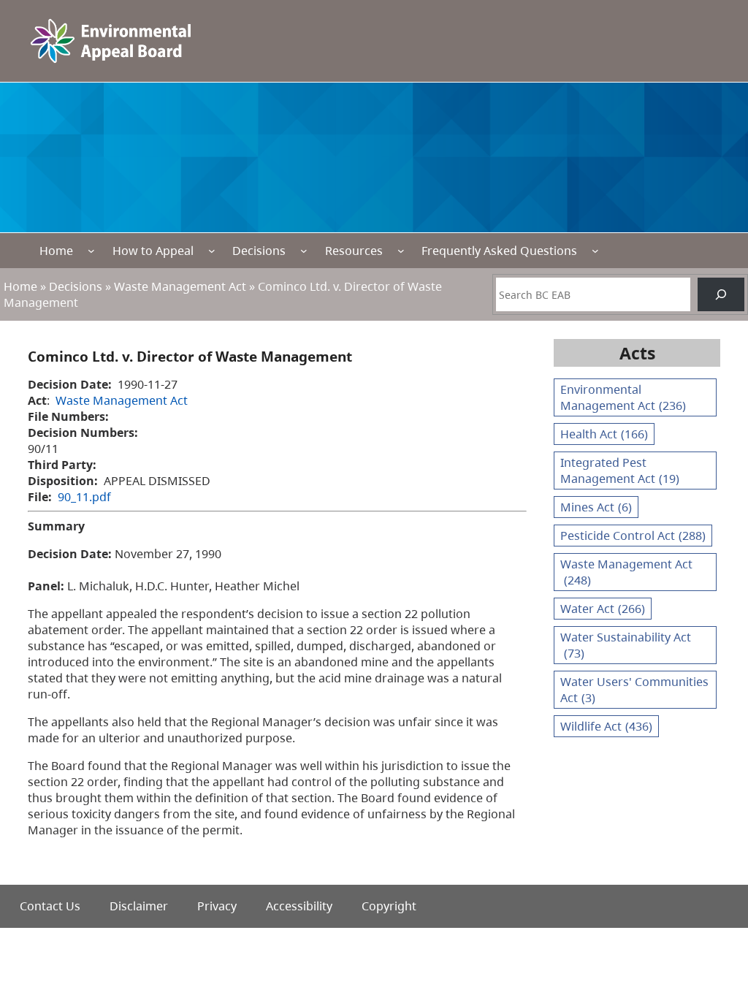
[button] (711, 918)
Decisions (259, 251)
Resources (354, 251)
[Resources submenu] (401, 250)
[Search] (721, 294)
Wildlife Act (606, 726)
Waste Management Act (180, 286)
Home (56, 251)
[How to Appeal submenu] (211, 250)
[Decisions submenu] (304, 250)
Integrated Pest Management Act (619, 470)
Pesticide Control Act (633, 535)
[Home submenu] (91, 250)
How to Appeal (153, 251)
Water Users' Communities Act (634, 690)
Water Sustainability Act (625, 645)
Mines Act (596, 507)
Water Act (602, 609)
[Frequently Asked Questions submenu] (595, 250)
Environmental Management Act (623, 397)
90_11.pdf (84, 497)
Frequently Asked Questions (499, 251)
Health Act (604, 434)
